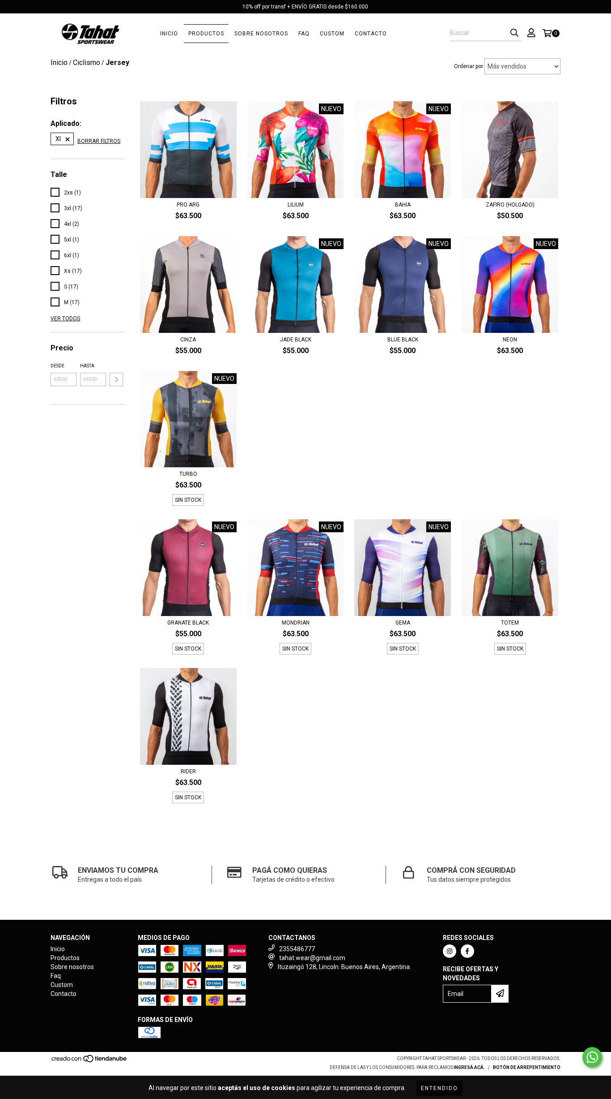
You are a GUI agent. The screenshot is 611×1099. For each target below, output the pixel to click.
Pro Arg (188, 205)
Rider (188, 771)
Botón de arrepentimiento (526, 1067)
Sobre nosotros (261, 33)
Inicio (169, 33)
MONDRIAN (296, 623)
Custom (332, 33)
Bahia (403, 205)
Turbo (188, 474)
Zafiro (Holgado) (510, 205)
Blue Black (402, 339)
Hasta (87, 365)
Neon (510, 339)
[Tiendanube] (90, 1061)
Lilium (296, 205)
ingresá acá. (469, 1067)
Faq (304, 33)
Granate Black (188, 623)
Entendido (439, 1088)
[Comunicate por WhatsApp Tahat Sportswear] (592, 1057)
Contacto (371, 33)
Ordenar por (468, 66)
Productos (206, 33)
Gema (402, 623)
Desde (57, 365)
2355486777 (297, 948)
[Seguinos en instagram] (449, 951)
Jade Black (295, 339)
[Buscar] (514, 33)
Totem (510, 623)
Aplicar (116, 379)
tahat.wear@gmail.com (312, 957)
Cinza (188, 339)
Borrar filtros (98, 141)
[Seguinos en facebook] (467, 951)
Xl (58, 138)
